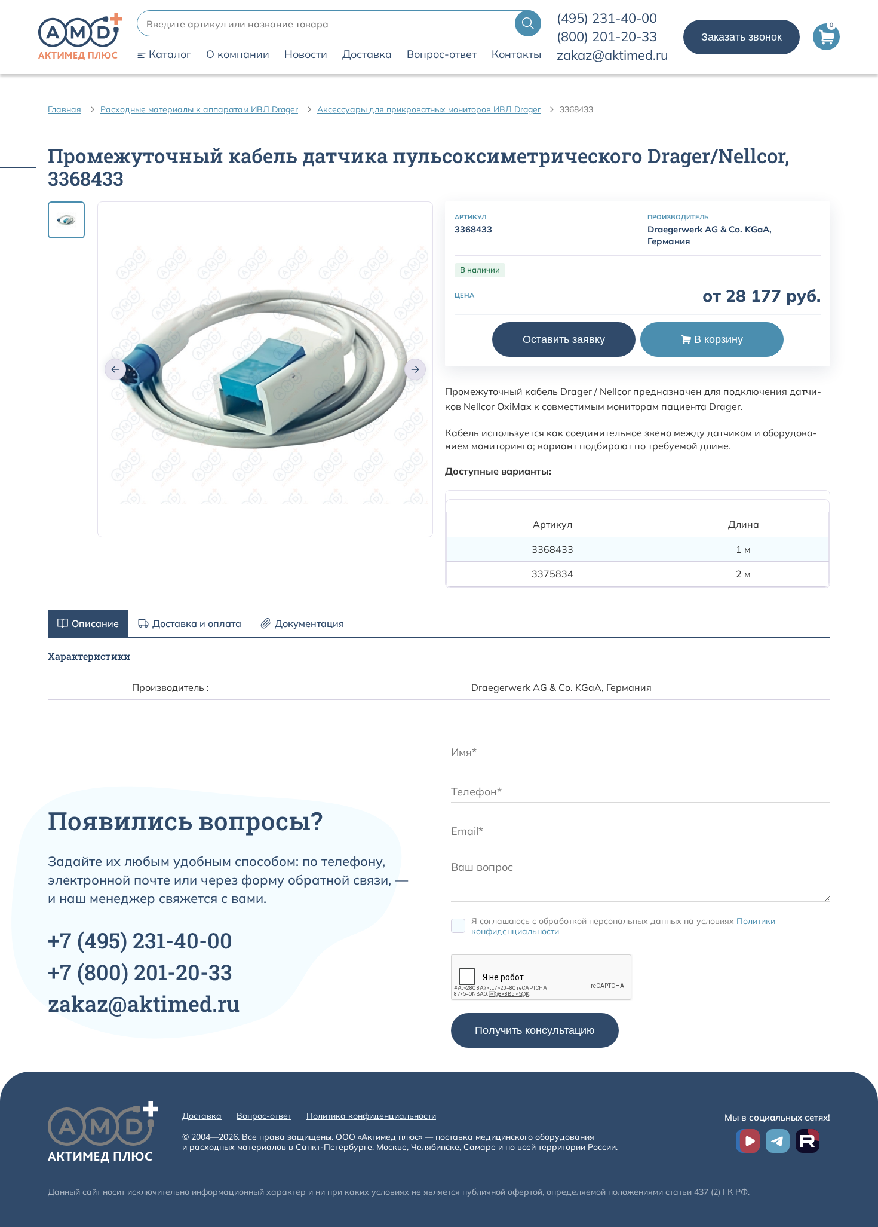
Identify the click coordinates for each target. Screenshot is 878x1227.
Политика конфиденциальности (371, 1115)
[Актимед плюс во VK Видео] (748, 1141)
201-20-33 (607, 36)
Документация (309, 623)
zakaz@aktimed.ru (612, 55)
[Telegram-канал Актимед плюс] (778, 1141)
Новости (305, 54)
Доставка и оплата (196, 623)
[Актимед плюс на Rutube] (807, 1141)
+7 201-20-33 (140, 971)
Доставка (367, 54)
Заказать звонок (741, 37)
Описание (95, 623)
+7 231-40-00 (140, 940)
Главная (64, 109)
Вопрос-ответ (442, 54)
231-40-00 (607, 18)
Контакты (516, 54)
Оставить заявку (564, 339)
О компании (237, 54)
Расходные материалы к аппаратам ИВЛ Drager (199, 109)
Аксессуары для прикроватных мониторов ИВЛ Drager (429, 109)
